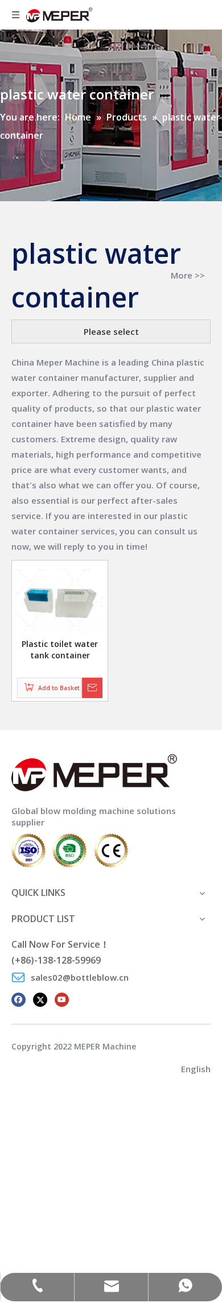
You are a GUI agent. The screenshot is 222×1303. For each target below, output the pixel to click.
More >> (188, 275)
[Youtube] (62, 999)
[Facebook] (18, 999)
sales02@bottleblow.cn (80, 977)
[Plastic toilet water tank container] (59, 600)
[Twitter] (40, 999)
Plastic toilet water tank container (60, 649)
